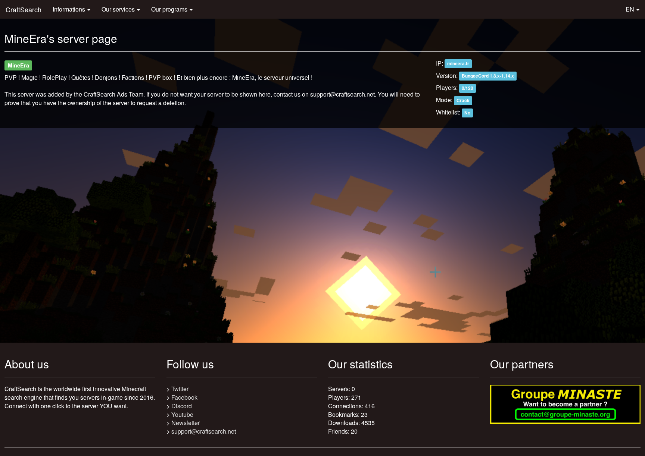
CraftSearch (23, 9)
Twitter (179, 388)
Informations (70, 9)
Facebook (184, 397)
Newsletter (185, 422)
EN (631, 9)
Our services (119, 9)
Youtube (182, 414)
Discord (181, 406)
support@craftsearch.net (203, 431)
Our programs (170, 9)
